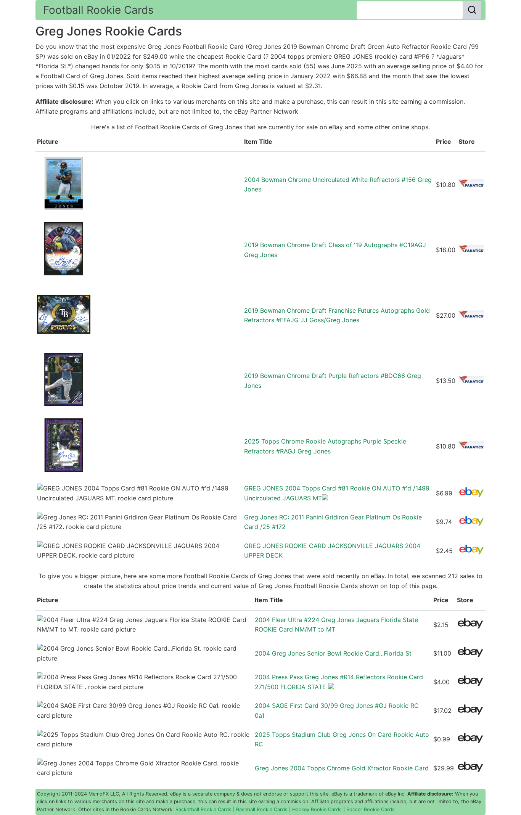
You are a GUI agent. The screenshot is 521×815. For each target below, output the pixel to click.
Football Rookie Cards (98, 9)
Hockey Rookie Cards (317, 809)
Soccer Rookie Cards (370, 809)
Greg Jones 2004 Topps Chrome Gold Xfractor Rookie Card (342, 768)
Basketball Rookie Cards (203, 809)
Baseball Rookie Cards (262, 809)
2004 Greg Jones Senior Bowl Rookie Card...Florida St (333, 653)
